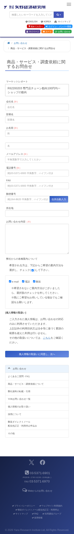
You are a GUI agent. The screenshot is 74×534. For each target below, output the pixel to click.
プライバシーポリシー (24, 506)
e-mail (15, 281)
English (33, 21)
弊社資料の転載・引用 (19, 391)
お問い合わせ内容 (19, 221)
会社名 (12, 101)
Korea (47, 21)
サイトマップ (64, 21)
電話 (27, 281)
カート (48, 31)
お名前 (12, 127)
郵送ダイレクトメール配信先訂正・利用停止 (38, 510)
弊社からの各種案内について (22, 258)
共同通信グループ (53, 514)
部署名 (9, 114)
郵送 (38, 281)
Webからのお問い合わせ (40, 491)
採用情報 (38, 518)
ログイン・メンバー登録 (60, 26)
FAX (8, 180)
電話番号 (14, 167)
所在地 (9, 208)
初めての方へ (37, 26)
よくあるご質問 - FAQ (18, 376)
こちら (47, 337)
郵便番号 (11, 194)
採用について (14, 414)
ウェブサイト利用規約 (52, 506)
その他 (11, 433)
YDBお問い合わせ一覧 (19, 399)
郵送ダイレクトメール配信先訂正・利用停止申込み (22, 424)
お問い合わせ (64, 31)
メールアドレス (17, 154)
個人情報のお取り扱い (19, 406)
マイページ (34, 31)
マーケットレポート (17, 81)
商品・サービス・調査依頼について (26, 384)
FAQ (36, 514)
